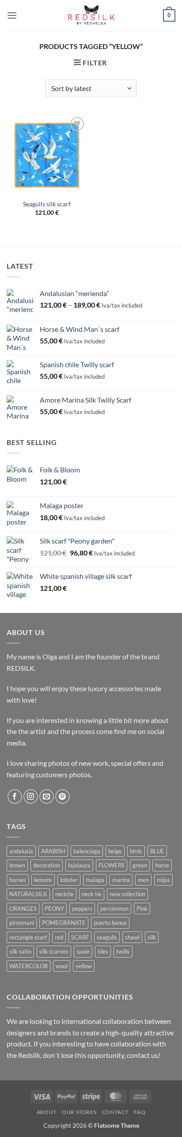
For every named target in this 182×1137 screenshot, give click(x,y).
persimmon (114, 908)
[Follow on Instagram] (30, 796)
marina (121, 879)
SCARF (80, 937)
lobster (69, 879)
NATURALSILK (28, 893)
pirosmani (21, 922)
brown (17, 865)
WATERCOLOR (28, 966)
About (47, 1112)
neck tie (92, 893)
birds (136, 851)
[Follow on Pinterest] (62, 796)
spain (83, 951)
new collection (127, 893)
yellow (84, 966)
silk (152, 937)
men (143, 879)
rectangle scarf (28, 937)
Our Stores (79, 1112)
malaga (95, 879)
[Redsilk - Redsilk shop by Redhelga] (91, 15)
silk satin (20, 951)
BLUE (157, 851)
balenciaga (86, 851)
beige (115, 851)
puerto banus (110, 922)
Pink (142, 908)
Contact (115, 1112)
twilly (123, 951)
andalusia (21, 851)
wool (62, 966)
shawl (132, 937)
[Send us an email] (46, 796)
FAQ (139, 1112)
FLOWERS (112, 865)
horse (162, 865)
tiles (103, 951)
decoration (46, 865)
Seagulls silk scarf (47, 204)
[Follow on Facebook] (15, 796)
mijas (163, 879)
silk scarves (53, 951)
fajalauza (79, 865)
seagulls (107, 937)
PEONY (54, 908)
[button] (12, 15)
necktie (64, 893)
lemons (43, 879)
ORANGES (23, 908)
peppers (82, 908)
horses (17, 879)
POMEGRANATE (64, 922)
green (140, 865)
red (59, 937)
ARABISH (53, 851)
